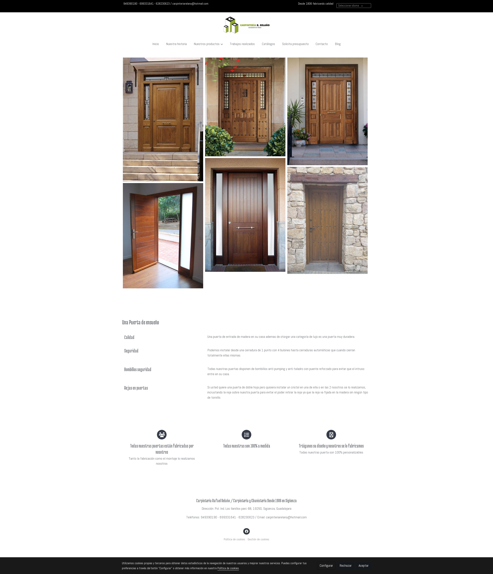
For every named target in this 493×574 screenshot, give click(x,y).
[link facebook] (246, 531)
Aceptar (364, 565)
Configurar (326, 565)
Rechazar (346, 565)
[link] (246, 25)
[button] (208, 44)
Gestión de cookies (258, 539)
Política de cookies (234, 539)
